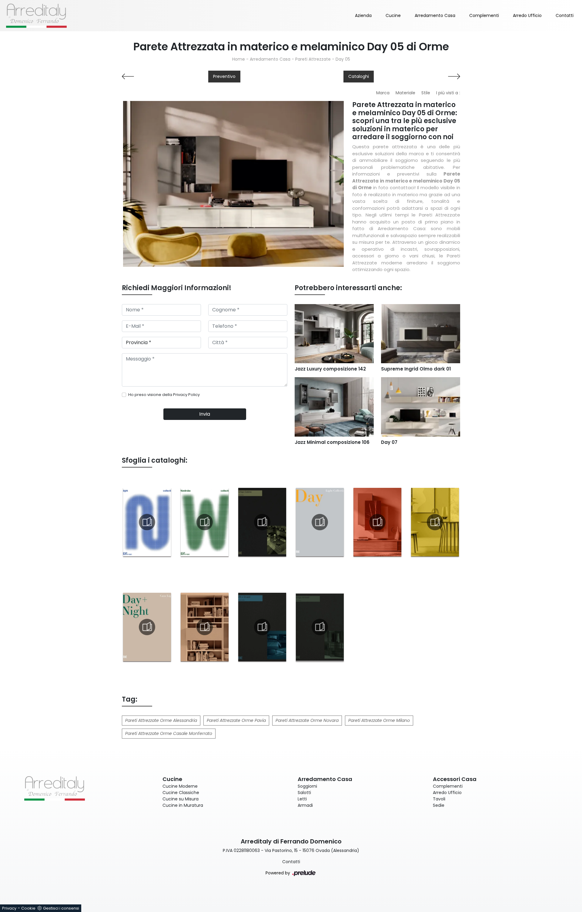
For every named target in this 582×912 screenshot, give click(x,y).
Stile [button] (425, 93)
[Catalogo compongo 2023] (377, 522)
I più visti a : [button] (448, 93)
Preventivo (224, 76)
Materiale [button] (405, 93)
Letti (302, 799)
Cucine (393, 15)
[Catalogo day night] (147, 627)
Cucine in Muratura (182, 805)
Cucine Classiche (180, 793)
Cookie (28, 908)
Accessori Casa (455, 779)
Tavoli (439, 799)
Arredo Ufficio (527, 15)
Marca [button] (383, 93)
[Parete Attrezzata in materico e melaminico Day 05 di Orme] (233, 184)
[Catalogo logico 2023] (204, 627)
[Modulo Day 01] (420, 76)
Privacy (9, 908)
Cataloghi (358, 76)
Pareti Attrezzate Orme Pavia (236, 720)
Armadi (305, 805)
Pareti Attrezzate (313, 59)
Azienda (363, 15)
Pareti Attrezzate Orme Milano (379, 720)
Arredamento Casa (435, 15)
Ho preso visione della (164, 394)
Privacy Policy (186, 394)
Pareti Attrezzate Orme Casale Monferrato (168, 733)
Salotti (304, 793)
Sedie (438, 805)
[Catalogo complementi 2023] (435, 522)
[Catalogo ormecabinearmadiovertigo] (262, 522)
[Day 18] (161, 76)
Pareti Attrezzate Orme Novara (307, 720)
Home (238, 59)
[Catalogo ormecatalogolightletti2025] (147, 522)
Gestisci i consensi (61, 908)
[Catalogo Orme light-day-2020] (320, 522)
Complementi (484, 15)
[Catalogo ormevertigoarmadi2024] (320, 627)
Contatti (565, 15)
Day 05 (343, 59)
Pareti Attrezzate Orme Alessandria (161, 720)
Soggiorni (307, 786)
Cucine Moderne (180, 786)
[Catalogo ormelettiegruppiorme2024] (262, 627)
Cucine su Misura (180, 799)
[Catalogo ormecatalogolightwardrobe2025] (204, 522)
